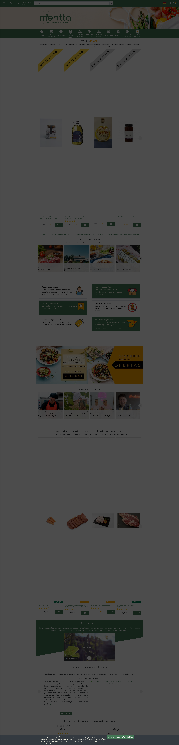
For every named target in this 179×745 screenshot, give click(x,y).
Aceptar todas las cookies (120, 737)
